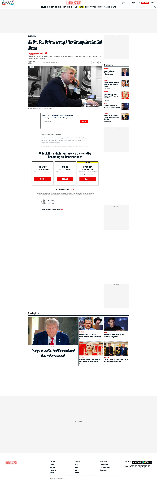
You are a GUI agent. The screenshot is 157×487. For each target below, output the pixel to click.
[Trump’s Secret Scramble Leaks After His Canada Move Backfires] (125, 119)
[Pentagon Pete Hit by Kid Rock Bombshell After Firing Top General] (125, 86)
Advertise (67, 475)
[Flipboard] (149, 467)
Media (64, 7)
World (76, 467)
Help (71, 475)
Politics (81, 7)
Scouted (113, 7)
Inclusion (94, 475)
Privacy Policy (88, 194)
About (51, 475)
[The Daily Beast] (73, 2)
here (62, 209)
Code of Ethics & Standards (85, 475)
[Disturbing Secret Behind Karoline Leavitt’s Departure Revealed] (125, 98)
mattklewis (51, 203)
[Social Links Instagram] (139, 467)
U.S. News (107, 7)
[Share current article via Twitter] (93, 62)
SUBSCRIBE (145, 2)
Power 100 (93, 7)
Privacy (75, 475)
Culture (77, 470)
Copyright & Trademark (114, 475)
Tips (60, 475)
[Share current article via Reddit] (100, 62)
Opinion (87, 7)
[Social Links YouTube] (142, 467)
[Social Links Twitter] (136, 467)
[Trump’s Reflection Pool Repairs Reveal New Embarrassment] (125, 75)
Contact (56, 475)
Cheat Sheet (50, 7)
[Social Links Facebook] (132, 467)
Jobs (62, 475)
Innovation (100, 7)
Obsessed (70, 7)
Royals (76, 7)
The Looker (58, 7)
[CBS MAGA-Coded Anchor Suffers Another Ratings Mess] (125, 110)
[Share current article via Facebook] (90, 62)
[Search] (155, 7)
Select (42, 179)
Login (72, 189)
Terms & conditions (103, 475)
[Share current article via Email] (97, 62)
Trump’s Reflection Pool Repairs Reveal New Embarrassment (53, 353)
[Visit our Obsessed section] (13, 2)
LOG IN (152, 2)
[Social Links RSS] (145, 467)
